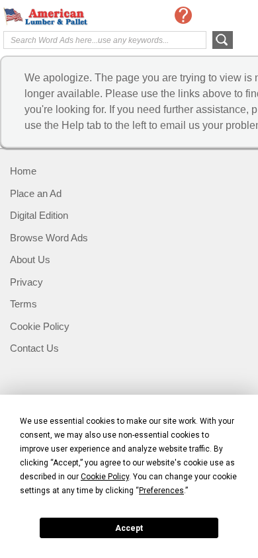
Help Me (183, 15)
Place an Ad (36, 193)
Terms (23, 303)
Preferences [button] (161, 490)
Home (23, 171)
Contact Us (34, 348)
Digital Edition (39, 215)
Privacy (26, 282)
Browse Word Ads (49, 237)
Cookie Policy (39, 326)
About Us (30, 259)
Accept (129, 528)
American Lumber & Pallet (56, 16)
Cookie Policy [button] (105, 476)
